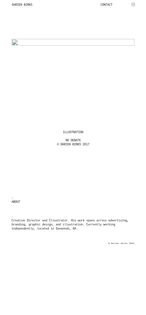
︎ (133, 5)
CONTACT (106, 5)
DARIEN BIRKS (22, 5)
